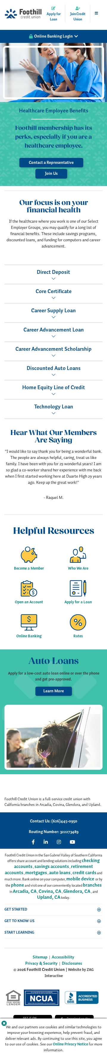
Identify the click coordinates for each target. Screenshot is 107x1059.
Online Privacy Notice (70, 1044)
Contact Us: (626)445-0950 (53, 821)
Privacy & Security (41, 964)
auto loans (59, 873)
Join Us (51, 173)
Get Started (15, 909)
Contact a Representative (51, 162)
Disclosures (72, 964)
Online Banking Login (53, 36)
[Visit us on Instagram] (59, 842)
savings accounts (51, 866)
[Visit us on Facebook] (33, 842)
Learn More (53, 691)
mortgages (36, 873)
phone (17, 885)
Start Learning (19, 932)
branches (92, 885)
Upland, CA (48, 897)
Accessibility (63, 957)
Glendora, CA (76, 891)
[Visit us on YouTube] (72, 842)
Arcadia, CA (25, 891)
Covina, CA (50, 891)
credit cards (84, 873)
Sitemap (40, 957)
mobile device (80, 879)
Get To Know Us (19, 921)
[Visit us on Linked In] (46, 842)
